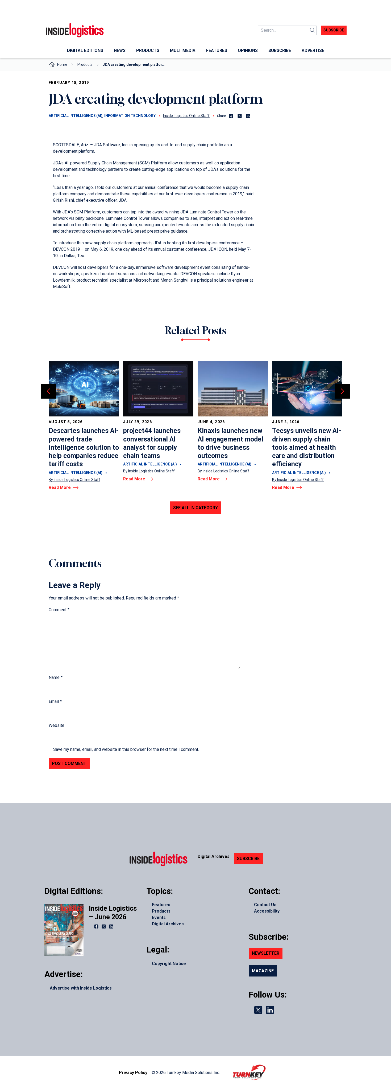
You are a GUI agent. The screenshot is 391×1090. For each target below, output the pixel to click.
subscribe (333, 30)
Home (62, 64)
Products (85, 64)
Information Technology (130, 116)
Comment (59, 609)
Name (56, 677)
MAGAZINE (263, 970)
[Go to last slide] (48, 391)
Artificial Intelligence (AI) (75, 116)
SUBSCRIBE (248, 858)
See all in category (195, 507)
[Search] (312, 30)
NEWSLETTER (265, 953)
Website (56, 725)
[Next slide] (342, 391)
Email (55, 701)
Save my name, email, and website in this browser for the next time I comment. (126, 749)
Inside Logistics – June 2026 (113, 913)
